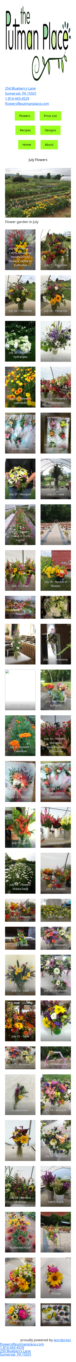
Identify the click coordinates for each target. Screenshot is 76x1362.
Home (27, 145)
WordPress (62, 1340)
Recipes (25, 130)
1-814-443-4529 (17, 98)
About (49, 145)
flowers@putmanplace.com (27, 103)
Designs (50, 130)
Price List (50, 116)
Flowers (24, 116)
